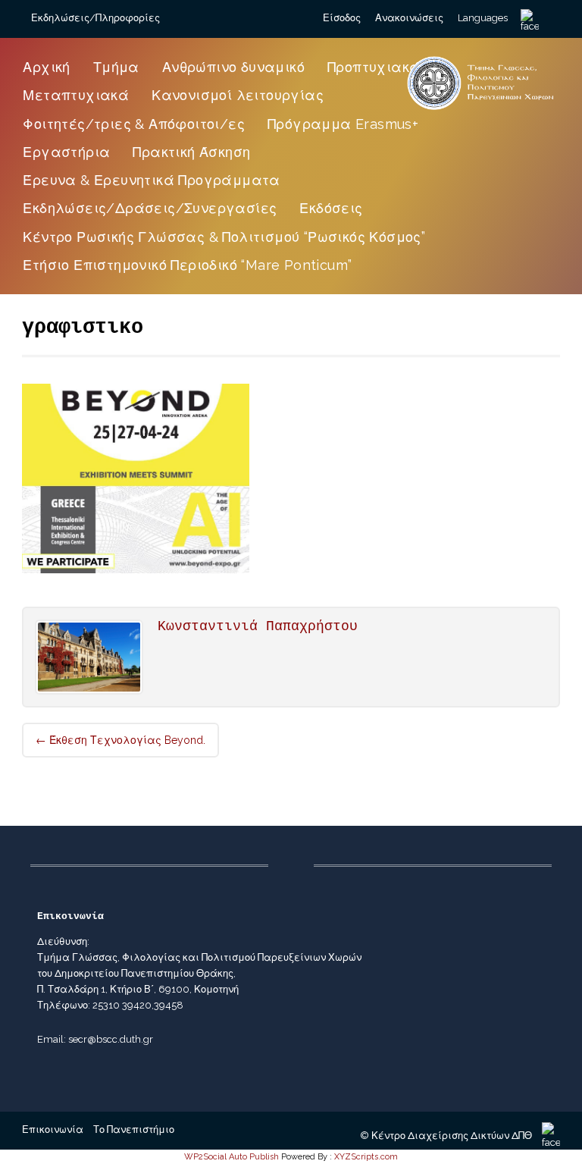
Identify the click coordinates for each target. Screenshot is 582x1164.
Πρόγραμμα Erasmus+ (343, 124)
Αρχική (46, 67)
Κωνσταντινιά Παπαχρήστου (258, 626)
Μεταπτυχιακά (76, 95)
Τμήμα (116, 67)
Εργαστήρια (66, 152)
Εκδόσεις (330, 208)
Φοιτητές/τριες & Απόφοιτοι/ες (134, 124)
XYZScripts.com (366, 1157)
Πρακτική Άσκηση (191, 152)
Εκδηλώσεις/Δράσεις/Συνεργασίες (150, 208)
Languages (483, 18)
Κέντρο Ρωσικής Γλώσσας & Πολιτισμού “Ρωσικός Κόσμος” (224, 237)
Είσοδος (342, 18)
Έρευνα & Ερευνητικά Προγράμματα (151, 180)
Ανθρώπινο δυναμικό (233, 67)
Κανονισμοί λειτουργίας (238, 95)
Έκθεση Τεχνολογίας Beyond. (120, 740)
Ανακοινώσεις (409, 18)
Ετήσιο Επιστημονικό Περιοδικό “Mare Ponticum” (187, 265)
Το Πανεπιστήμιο (133, 1129)
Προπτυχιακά (373, 67)
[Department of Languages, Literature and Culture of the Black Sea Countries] (481, 109)
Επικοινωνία (52, 1129)
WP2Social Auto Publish (231, 1157)
